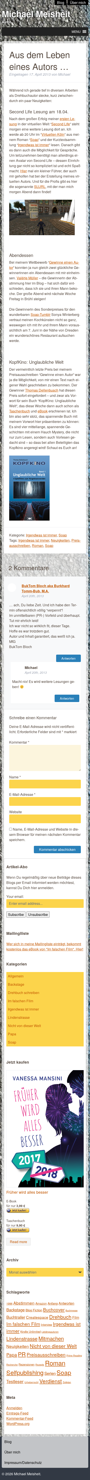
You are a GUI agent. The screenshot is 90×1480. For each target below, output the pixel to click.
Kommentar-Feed (19, 1418)
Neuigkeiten (60, 540)
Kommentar (19, 742)
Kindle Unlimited (30, 1331)
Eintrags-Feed (17, 1413)
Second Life (60, 123)
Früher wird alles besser (27, 1192)
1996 (9, 1303)
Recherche (12, 1364)
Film (75, 1317)
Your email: (15, 896)
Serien (50, 1373)
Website (15, 811)
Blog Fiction (34, 1310)
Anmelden (14, 1407)
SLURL (39, 186)
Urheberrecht (31, 1382)
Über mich (12, 1452)
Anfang (53, 1303)
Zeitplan (67, 1382)
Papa (12, 1033)
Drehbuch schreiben (23, 992)
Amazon (41, 1303)
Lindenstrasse (19, 1017)
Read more (18, 1241)
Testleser (15, 1381)
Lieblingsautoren (50, 1331)
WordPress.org (17, 1423)
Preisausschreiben (46, 1354)
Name (15, 776)
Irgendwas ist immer (33, 144)
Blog (8, 1441)
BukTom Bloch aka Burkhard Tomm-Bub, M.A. (46, 588)
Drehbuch (60, 1316)
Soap (34, 139)
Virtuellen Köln (53, 134)
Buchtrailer (15, 1317)
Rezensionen (27, 1364)
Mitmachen (51, 1338)
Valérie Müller (27, 277)
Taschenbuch (19, 411)
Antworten (68, 658)
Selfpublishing (24, 1372)
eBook (43, 411)
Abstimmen (24, 1303)
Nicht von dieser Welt (24, 1025)
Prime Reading (74, 1355)
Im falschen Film (20, 1000)
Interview (46, 1324)
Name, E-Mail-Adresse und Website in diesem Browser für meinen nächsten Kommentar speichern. (45, 834)
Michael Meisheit (36, 13)
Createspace (37, 1317)
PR (22, 1354)
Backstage (16, 984)
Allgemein (16, 976)
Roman (37, 545)
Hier (23, 170)
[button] (76, 31)
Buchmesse (72, 1310)
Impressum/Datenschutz (23, 1462)
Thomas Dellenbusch (41, 390)
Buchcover (54, 1309)
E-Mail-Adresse (22, 794)
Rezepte (39, 1364)
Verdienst (50, 1381)
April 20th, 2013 (33, 596)
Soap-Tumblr (40, 314)
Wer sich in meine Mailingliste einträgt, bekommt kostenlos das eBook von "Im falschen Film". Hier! (44, 946)
